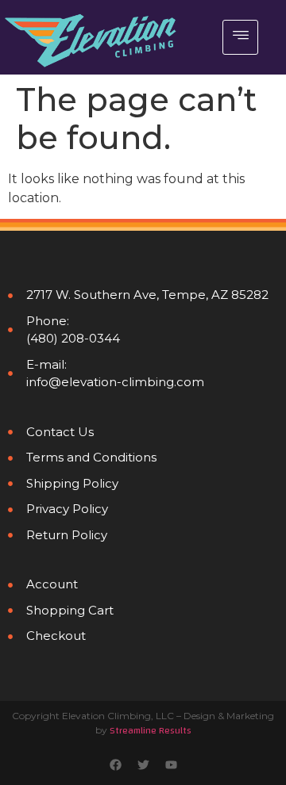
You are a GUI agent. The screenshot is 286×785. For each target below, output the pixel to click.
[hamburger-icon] (240, 37)
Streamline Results (150, 730)
